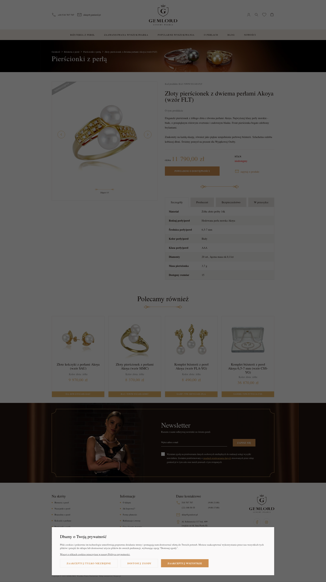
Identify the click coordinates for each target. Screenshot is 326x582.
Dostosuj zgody (139, 563)
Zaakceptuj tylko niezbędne (89, 563)
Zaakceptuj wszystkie (185, 563)
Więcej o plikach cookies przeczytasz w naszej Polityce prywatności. (95, 554)
